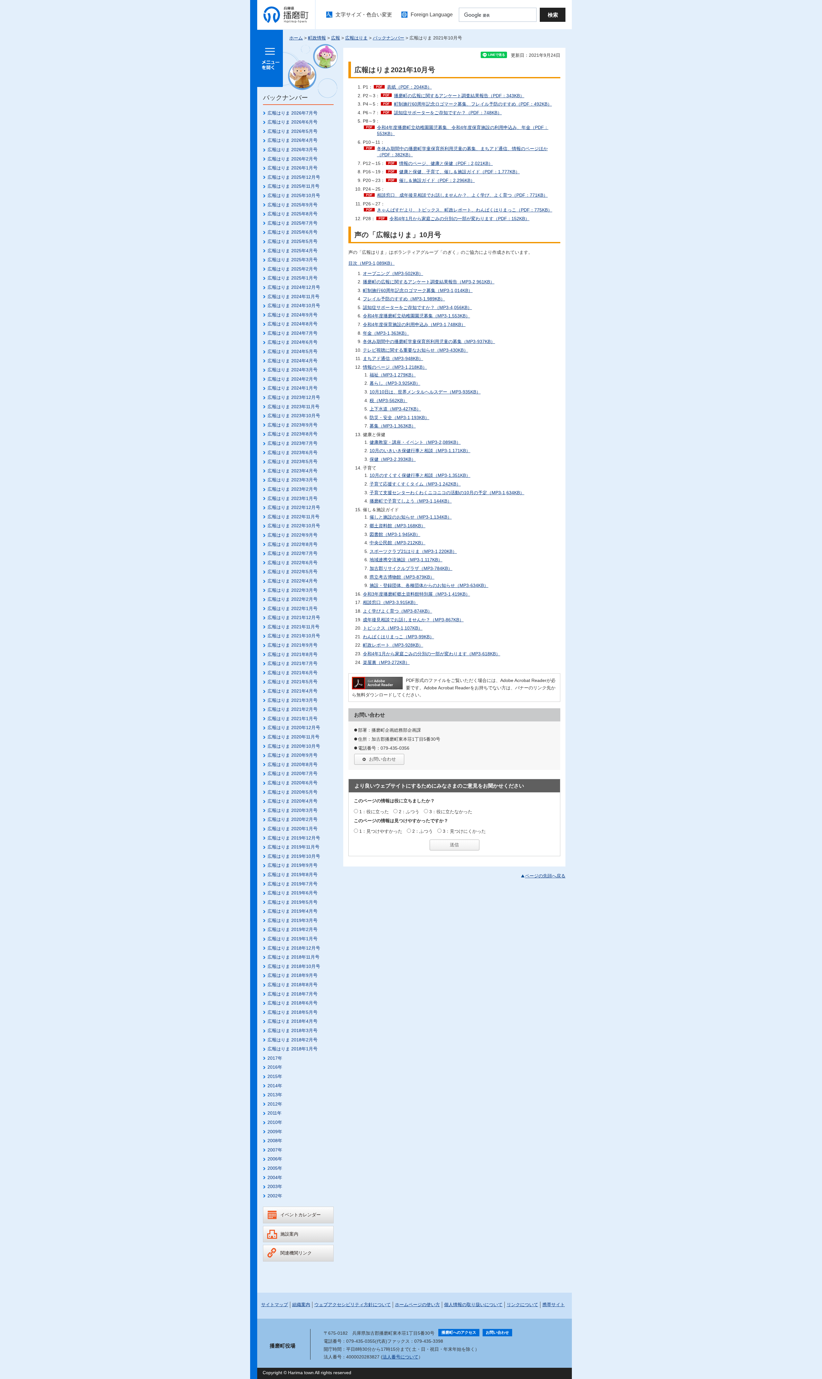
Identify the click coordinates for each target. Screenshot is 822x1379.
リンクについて (522, 1304)
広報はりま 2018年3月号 (292, 1030)
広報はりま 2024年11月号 (293, 296)
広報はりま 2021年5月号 (292, 681)
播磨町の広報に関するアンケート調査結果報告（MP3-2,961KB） (428, 281)
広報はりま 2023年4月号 (292, 470)
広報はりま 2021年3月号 (292, 700)
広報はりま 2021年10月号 (293, 635)
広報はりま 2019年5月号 (292, 902)
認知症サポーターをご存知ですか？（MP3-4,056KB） (417, 307)
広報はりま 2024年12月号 (293, 287)
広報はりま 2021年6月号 (292, 672)
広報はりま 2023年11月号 (293, 406)
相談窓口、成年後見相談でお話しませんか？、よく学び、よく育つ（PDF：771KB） (462, 195)
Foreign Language (432, 14)
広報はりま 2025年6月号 (292, 232)
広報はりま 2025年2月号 (292, 268)
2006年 (274, 1158)
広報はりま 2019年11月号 (293, 846)
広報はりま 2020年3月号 (292, 810)
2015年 (274, 1076)
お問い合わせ (382, 759)
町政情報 (317, 37)
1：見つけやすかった (380, 831)
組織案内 (301, 1304)
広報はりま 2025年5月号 (292, 241)
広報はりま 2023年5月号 (292, 461)
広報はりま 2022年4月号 (292, 580)
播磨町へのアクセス (459, 1332)
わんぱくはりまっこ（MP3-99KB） (398, 636)
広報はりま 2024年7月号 (292, 333)
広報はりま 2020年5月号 (292, 792)
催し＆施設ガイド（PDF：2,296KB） (437, 180)
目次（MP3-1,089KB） (371, 263)
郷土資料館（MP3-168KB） (397, 525)
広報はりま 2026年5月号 (292, 131)
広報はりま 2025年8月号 (292, 213)
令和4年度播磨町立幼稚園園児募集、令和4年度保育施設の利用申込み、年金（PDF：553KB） (462, 130)
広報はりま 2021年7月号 (292, 663)
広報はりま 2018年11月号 (293, 957)
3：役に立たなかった (450, 811)
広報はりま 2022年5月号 (292, 571)
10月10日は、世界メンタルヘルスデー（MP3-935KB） (425, 391)
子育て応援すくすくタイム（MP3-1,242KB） (415, 484)
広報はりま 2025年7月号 (292, 223)
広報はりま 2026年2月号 (292, 158)
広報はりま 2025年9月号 (292, 204)
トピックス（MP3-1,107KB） (393, 628)
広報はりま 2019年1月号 (292, 938)
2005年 (274, 1168)
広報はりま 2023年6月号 (292, 452)
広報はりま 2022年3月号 (292, 590)
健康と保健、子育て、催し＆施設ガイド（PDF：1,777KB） (459, 171)
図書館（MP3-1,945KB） (395, 534)
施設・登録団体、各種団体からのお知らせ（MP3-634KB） (429, 585)
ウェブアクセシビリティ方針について (352, 1304)
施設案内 (289, 1234)
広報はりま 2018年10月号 (293, 966)
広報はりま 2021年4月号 (292, 691)
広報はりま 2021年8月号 (292, 654)
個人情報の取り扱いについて (473, 1304)
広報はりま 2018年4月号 (292, 1021)
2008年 (274, 1140)
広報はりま (356, 37)
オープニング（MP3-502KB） (393, 273)
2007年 (274, 1149)
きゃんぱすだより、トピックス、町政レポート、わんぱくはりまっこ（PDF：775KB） (464, 209)
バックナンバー (388, 37)
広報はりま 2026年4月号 (292, 140)
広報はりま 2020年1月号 (292, 828)
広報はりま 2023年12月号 (293, 397)
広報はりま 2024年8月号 (292, 323)
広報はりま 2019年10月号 (293, 856)
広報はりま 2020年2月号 (292, 819)
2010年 (274, 1122)
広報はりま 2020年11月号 (293, 736)
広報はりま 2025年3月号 (292, 259)
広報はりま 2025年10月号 (293, 195)
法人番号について (400, 1356)
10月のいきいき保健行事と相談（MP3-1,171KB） (420, 450)
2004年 (274, 1177)
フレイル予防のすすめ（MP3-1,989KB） (404, 298)
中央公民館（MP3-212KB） (397, 542)
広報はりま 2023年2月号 (292, 489)
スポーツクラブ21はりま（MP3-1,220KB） (413, 551)
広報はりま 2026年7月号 (292, 113)
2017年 (274, 1058)
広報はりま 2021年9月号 (292, 645)
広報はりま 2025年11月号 (293, 186)
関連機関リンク (296, 1252)
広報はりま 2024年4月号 (292, 360)
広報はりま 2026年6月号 (292, 122)
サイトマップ (274, 1304)
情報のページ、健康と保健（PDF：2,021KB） (446, 163)
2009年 (274, 1131)
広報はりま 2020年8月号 (292, 764)
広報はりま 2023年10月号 (293, 415)
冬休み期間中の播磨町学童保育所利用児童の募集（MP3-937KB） (429, 341)
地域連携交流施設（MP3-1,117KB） (406, 559)
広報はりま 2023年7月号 (292, 443)
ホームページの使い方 (417, 1304)
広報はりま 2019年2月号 (292, 929)
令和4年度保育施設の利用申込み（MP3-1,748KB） (414, 324)
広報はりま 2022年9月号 (292, 535)
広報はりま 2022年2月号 (292, 599)
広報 (335, 37)
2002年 (274, 1195)
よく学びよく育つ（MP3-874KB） (397, 611)
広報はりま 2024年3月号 (292, 369)
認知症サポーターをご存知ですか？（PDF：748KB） (448, 112)
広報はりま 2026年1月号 (292, 167)
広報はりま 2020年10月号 (293, 746)
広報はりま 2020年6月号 (292, 782)
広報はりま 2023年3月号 (292, 479)
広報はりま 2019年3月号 (292, 920)
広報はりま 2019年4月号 (292, 911)
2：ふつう (409, 811)
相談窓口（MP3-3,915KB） (390, 602)
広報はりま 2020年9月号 (292, 755)
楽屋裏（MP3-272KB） (386, 662)
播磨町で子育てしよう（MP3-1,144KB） (411, 501)
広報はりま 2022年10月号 (293, 525)
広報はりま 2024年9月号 (292, 314)
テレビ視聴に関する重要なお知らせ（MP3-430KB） (415, 350)
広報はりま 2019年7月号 (292, 883)
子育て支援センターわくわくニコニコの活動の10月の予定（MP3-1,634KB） (447, 492)
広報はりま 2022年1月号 (292, 608)
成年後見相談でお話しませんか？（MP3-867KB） (413, 619)
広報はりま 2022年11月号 (293, 516)
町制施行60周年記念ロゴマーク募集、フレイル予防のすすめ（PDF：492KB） (473, 104)
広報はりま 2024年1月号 (292, 388)
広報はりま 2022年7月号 (292, 553)
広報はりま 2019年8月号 (292, 874)
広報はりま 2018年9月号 (292, 975)
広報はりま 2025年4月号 (292, 250)
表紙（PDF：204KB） (409, 87)
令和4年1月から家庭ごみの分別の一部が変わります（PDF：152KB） (459, 218)
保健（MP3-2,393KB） (393, 459)
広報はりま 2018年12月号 (293, 948)
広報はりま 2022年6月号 (292, 562)
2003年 (274, 1186)
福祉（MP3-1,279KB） (393, 374)
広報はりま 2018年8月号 (292, 984)
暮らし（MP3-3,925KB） (395, 383)
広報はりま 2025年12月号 (293, 177)
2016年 (274, 1067)
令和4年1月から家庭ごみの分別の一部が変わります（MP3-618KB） (431, 653)
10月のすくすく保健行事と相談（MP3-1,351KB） (420, 475)
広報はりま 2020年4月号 (292, 801)
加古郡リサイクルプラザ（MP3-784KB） (411, 568)
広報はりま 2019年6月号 (292, 892)
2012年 (274, 1104)
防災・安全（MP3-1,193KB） (399, 417)
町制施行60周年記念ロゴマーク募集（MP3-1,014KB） (418, 290)
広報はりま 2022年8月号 (292, 544)
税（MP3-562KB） (388, 400)
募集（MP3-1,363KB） (393, 425)
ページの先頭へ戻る (545, 875)
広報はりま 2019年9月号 (292, 865)
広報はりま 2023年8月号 (292, 433)
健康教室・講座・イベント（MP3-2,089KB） (415, 442)
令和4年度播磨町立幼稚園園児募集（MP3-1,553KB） (416, 315)
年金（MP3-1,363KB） (386, 333)
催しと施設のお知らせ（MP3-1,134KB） (411, 517)
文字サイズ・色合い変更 (364, 14)
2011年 (274, 1113)
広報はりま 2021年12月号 (293, 617)
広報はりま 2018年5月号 (292, 1012)
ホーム (296, 37)
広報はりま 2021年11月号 (293, 626)
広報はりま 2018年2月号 (292, 1039)
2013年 (274, 1094)
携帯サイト (553, 1304)
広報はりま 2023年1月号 (292, 498)
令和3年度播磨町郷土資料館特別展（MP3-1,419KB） (416, 594)
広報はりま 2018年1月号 (292, 1048)
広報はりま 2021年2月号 (292, 709)
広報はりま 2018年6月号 (292, 1002)
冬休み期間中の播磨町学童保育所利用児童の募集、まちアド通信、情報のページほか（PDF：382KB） (462, 152)
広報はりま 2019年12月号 (293, 837)
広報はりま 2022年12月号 (293, 507)
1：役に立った (374, 811)
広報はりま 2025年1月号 (292, 277)
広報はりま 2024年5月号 (292, 351)
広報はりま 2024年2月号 (292, 379)
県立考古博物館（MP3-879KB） (402, 577)
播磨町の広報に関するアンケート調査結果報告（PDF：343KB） (459, 95)
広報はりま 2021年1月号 (292, 718)
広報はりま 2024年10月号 (293, 305)
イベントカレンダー (300, 1214)
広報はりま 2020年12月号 (293, 727)
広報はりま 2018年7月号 (292, 993)
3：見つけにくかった (464, 831)
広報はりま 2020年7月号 (292, 773)
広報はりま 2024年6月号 (292, 342)
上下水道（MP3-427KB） (395, 408)
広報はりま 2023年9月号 (292, 424)
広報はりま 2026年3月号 (292, 149)
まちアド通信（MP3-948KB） (393, 358)
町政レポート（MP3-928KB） (393, 645)
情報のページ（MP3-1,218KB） (395, 367)
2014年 (274, 1085)
